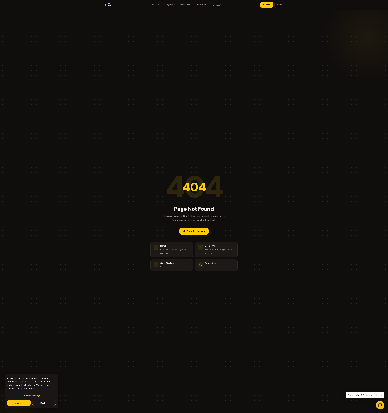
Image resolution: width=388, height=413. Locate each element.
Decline (44, 403)
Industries (185, 4)
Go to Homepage (196, 231)
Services (155, 4)
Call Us (280, 4)
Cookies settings (31, 395)
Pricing (266, 4)
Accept (18, 403)
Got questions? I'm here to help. (363, 395)
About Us (201, 4)
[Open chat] (380, 405)
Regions (169, 4)
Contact (217, 5)
